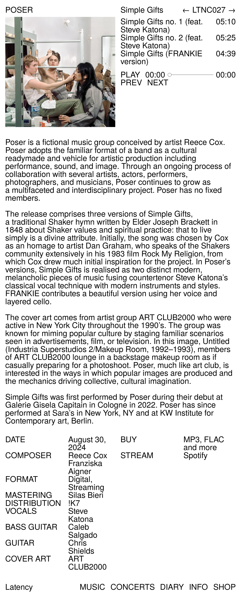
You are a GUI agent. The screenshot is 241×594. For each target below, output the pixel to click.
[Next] (91, 72)
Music (92, 586)
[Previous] (34, 72)
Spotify (195, 454)
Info (198, 586)
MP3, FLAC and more (203, 443)
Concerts (132, 586)
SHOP (224, 586)
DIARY (172, 586)
